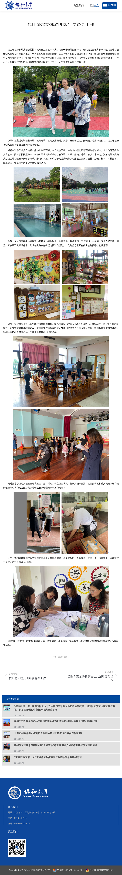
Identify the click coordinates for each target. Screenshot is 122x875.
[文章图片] (8, 708)
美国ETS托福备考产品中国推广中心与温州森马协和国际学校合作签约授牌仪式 (55, 721)
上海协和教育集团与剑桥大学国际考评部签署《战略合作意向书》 (48, 733)
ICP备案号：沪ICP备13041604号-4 (70, 870)
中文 (96, 5)
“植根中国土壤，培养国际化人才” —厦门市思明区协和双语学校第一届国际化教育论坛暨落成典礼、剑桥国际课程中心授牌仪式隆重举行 (64, 708)
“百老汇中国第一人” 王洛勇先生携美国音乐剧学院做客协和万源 (48, 757)
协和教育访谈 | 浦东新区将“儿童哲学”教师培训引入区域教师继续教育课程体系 (55, 745)
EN (92, 5)
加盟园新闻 (62, 657)
